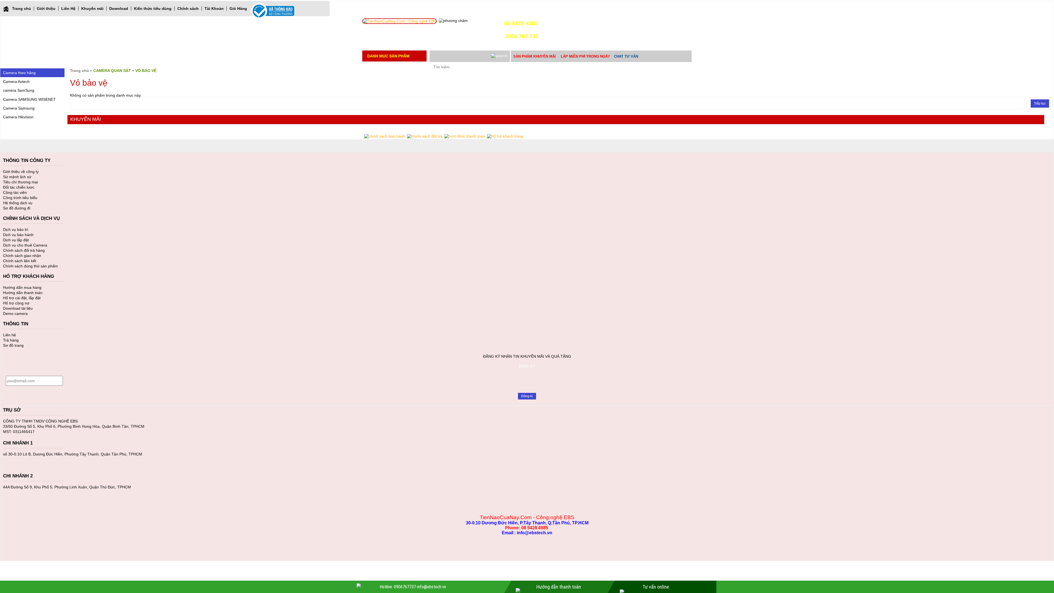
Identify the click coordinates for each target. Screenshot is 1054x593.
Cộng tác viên (15, 192)
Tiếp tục (1040, 103)
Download (118, 8)
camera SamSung (18, 90)
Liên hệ (9, 335)
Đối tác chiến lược (18, 187)
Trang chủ (21, 8)
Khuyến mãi (92, 8)
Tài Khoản (214, 8)
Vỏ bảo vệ (145, 70)
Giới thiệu (46, 8)
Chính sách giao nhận (22, 255)
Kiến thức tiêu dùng (153, 8)
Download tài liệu (18, 308)
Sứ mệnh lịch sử (17, 177)
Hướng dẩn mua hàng (22, 287)
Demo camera (15, 313)
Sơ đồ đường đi (16, 208)
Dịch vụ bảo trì (15, 229)
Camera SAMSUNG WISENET (29, 99)
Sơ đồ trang (13, 345)
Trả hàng (11, 340)
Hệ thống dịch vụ (17, 203)
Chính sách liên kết (19, 261)
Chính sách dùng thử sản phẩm (30, 266)
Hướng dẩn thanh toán (23, 292)
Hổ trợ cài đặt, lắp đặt (22, 298)
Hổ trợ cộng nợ (16, 303)
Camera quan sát (112, 70)
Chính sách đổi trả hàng (24, 250)
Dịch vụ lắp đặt (16, 240)
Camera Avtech (16, 81)
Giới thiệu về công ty (21, 171)
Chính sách (188, 8)
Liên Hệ (68, 8)
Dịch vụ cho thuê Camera (25, 245)
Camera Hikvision (18, 117)
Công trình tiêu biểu (20, 197)
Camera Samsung (19, 108)
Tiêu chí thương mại (20, 182)
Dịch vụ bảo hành (18, 235)
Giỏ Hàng (238, 8)
